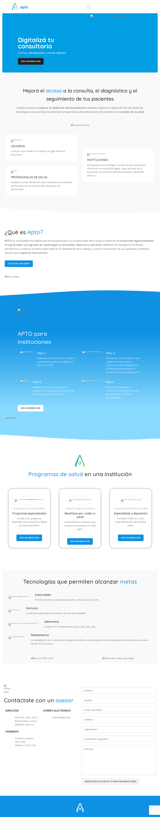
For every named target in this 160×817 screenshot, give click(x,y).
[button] (89, 7)
